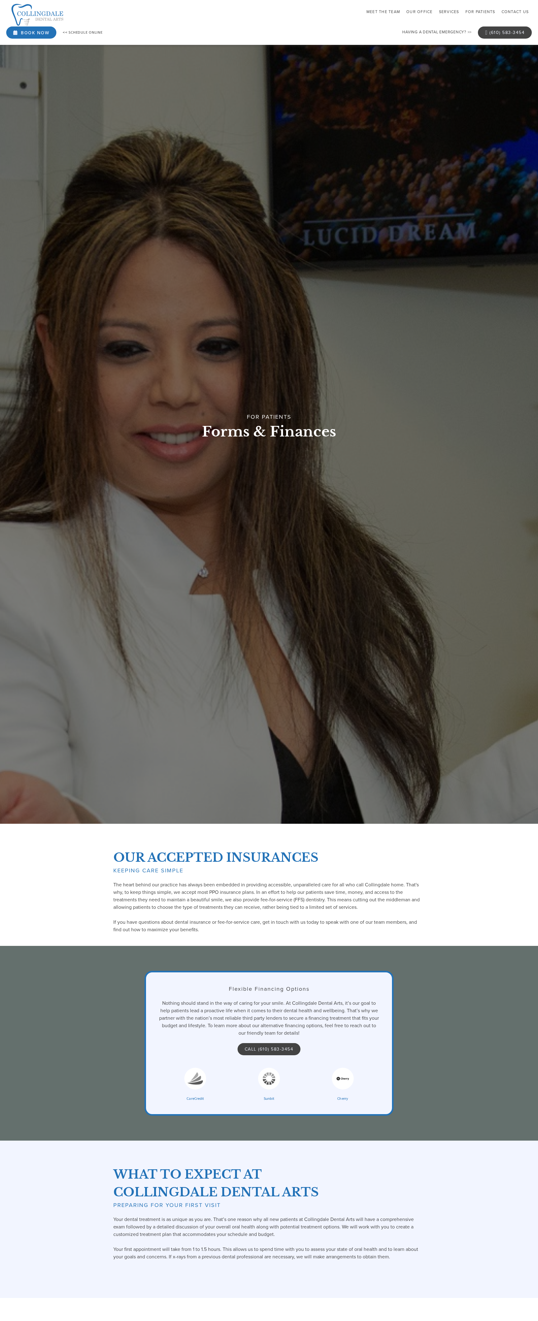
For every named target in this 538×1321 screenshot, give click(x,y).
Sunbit (269, 1098)
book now (31, 33)
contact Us (515, 12)
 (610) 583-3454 (505, 32)
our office (419, 12)
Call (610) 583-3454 (269, 1049)
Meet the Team (383, 12)
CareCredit (195, 1098)
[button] (449, 12)
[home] (37, 14)
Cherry (342, 1098)
